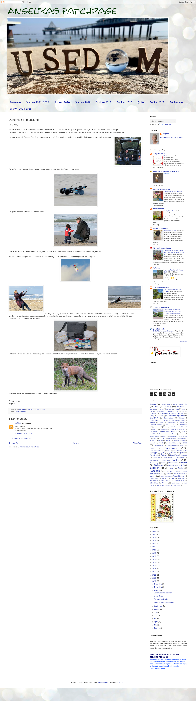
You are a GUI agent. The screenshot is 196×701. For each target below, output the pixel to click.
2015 (154, 565)
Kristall (152, 440)
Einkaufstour (154, 420)
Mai (155, 619)
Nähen (184, 443)
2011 (154, 578)
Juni (156, 616)
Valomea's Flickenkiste (161, 189)
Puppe (154, 453)
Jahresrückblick (154, 436)
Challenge (153, 413)
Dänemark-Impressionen (163, 593)
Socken (176, 460)
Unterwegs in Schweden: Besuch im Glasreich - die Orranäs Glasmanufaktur (172, 311)
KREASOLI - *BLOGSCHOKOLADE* (166, 171)
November (158, 587)
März (156, 625)
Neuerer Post (14, 443)
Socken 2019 (83, 102)
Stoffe (183, 465)
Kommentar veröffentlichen (21, 438)
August (157, 609)
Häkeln (154, 429)
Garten (182, 422)
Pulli (186, 450)
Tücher (168, 474)
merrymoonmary (103, 683)
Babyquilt (153, 409)
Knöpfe (161, 438)
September (158, 606)
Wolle (164, 483)
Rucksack (184, 455)
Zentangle (160, 485)
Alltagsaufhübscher (160, 229)
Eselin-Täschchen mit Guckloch (163, 331)
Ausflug (168, 407)
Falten (183, 420)
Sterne (163, 463)
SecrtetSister (154, 460)
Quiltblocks (172, 453)
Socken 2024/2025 (20, 108)
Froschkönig (171, 422)
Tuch (162, 474)
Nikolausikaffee (158, 445)
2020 (154, 550)
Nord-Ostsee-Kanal (172, 445)
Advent (153, 404)
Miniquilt (152, 443)
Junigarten (167, 156)
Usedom (164, 478)
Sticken (184, 463)
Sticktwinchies (173, 465)
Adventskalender (180, 404)
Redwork (164, 455)
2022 (154, 544)
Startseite (15, 102)
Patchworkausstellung (156, 450)
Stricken (154, 467)
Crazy (152, 415)
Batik (177, 409)
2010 (154, 581)
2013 (154, 572)
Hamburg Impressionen (177, 429)
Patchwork (171, 448)
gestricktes (157, 427)
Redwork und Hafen (161, 599)
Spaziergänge (154, 463)
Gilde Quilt (184, 427)
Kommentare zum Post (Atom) (28, 447)
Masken (176, 440)
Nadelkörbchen (173, 443)
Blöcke (170, 411)
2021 (154, 547)
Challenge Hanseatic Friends (172, 413)
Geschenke (183, 425)
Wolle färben (176, 483)
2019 (154, 553)
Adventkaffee (165, 404)
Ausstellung (180, 407)
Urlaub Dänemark (20, 411)
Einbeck (181, 418)
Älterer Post (137, 443)
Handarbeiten (154, 431)
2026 (154, 531)
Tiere (177, 471)
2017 (154, 559)
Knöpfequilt (171, 438)
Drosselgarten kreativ (161, 288)
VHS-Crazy (181, 478)
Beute (152, 411)
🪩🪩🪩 (167, 173)
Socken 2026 (124, 102)
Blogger (121, 683)
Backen (161, 409)
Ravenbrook (154, 455)
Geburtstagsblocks (156, 425)
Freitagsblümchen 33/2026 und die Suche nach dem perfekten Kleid (174, 252)
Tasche (180, 468)
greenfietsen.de (159, 329)
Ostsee (152, 448)
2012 (154, 575)
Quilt (162, 453)
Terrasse (169, 471)
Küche (160, 440)
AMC (157, 407)
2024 (154, 537)
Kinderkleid (184, 436)
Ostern (182, 445)
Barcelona (169, 409)
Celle (183, 411)
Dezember (158, 584)
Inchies (182, 434)
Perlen (168, 450)
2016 (154, 562)
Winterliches (154, 483)
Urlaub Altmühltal (165, 476)
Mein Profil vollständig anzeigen (171, 137)
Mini (183, 440)
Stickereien (158, 465)
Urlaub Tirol (154, 478)
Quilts (140, 102)
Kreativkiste (181, 438)
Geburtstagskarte (171, 425)
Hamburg (164, 429)
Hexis (174, 434)
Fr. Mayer (156, 268)
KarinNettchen (158, 209)
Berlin (183, 409)
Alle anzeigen (183, 341)
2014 (154, 569)
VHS (172, 478)
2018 (154, 556)
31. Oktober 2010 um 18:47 (24, 434)
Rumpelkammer (159, 154)
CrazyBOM (154, 418)
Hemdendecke (163, 434)
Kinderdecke (173, 436)
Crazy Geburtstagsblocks (175, 416)
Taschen (155, 470)
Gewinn (165, 427)
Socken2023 (157, 102)
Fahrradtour (175, 420)
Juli (155, 612)
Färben (152, 422)
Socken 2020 (62, 102)
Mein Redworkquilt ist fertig (164, 602)
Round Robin (174, 455)
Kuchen (168, 440)
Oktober (157, 590)
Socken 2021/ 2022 (37, 102)
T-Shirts (170, 468)
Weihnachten (165, 480)
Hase (183, 431)
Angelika (166, 134)
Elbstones (165, 420)
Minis (161, 443)
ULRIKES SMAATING (161, 307)
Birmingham (160, 411)
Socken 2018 (103, 102)
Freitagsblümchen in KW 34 (173, 191)
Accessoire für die (170, 230)
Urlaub (153, 476)
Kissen (154, 438)
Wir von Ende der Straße (162, 248)
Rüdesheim (156, 457)
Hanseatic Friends (169, 431)
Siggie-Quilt (165, 460)
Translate (167, 124)
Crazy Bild (160, 415)
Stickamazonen (173, 463)
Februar (157, 628)
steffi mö (18, 423)
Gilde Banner (174, 427)
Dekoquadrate (168, 418)
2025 (154, 534)
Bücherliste (176, 102)
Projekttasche (177, 450)
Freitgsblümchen (169, 211)
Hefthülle (152, 434)
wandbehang (154, 480)
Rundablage (168, 457)
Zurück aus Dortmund (173, 485)
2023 (154, 541)
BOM (176, 411)
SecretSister (180, 457)
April (156, 622)
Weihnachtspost (180, 480)
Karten (164, 436)
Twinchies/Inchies (179, 474)
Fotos (161, 422)
